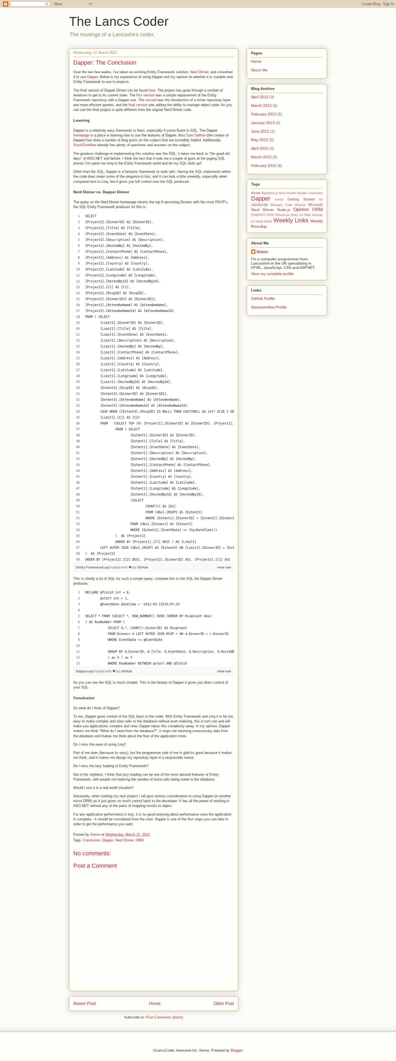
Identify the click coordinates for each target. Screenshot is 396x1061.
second (151, 100)
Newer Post (84, 1003)
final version (137, 105)
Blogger (236, 1050)
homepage (81, 135)
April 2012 (259, 148)
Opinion (301, 209)
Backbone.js (270, 193)
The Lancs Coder (119, 21)
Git (321, 199)
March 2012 (261, 157)
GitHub (142, 567)
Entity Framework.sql (93, 567)
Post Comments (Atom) (164, 1017)
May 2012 (259, 140)
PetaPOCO (258, 214)
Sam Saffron (196, 135)
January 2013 (263, 123)
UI (252, 221)
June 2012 (260, 131)
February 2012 (263, 165)
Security (317, 214)
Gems (279, 199)
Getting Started (301, 199)
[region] (153, 388)
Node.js (283, 210)
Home (155, 1003)
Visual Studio (263, 221)
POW (270, 214)
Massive (300, 204)
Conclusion (91, 840)
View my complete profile (272, 274)
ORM (140, 840)
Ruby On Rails (301, 214)
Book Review (287, 193)
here (152, 90)
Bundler (302, 193)
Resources (282, 214)
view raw (224, 567)
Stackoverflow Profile (269, 307)
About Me (259, 70)
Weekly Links (290, 220)
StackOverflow (84, 145)
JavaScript (259, 205)
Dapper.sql (85, 671)
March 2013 (261, 105)
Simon (262, 252)
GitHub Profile (263, 298)
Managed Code (281, 204)
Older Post (224, 1003)
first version (145, 95)
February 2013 (263, 114)
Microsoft (315, 205)
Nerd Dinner (199, 72)
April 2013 (259, 97)
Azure (255, 193)
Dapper (92, 77)
